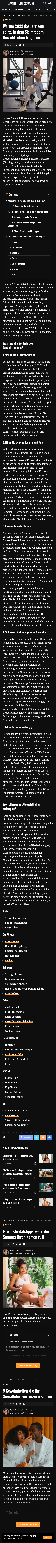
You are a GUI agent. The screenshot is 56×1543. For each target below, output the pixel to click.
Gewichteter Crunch (16, 1110)
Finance (8, 1225)
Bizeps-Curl (12, 1078)
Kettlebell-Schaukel (16, 1059)
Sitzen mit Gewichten (17, 1120)
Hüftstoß (10, 1045)
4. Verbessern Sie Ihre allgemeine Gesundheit (24, 224)
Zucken (9, 960)
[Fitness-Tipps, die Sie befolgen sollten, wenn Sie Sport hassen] (46, 1187)
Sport (8, 20)
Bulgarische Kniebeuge (18, 1049)
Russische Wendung (16, 1125)
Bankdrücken (13, 1092)
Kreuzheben (12, 941)
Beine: (15, 258)
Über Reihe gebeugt (16, 946)
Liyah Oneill (14, 51)
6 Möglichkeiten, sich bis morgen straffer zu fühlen (17, 1200)
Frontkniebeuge (14, 1012)
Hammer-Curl (13, 1082)
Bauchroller (12, 1115)
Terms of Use (17, 1538)
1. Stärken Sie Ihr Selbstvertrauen (26, 206)
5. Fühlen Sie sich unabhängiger (25, 231)
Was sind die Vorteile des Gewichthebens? (26, 200)
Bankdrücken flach (16, 922)
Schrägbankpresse (15, 918)
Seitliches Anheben (16, 984)
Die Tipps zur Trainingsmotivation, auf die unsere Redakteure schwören (19, 1172)
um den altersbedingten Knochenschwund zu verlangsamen (25, 694)
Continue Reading (28, 1365)
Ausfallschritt (13, 1016)
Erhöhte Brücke (14, 1054)
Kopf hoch (11, 1087)
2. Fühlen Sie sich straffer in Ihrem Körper (30, 211)
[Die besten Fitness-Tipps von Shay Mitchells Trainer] (46, 1158)
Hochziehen (12, 955)
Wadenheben (12, 1031)
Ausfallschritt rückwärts (19, 1021)
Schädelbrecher (14, 1097)
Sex (6, 1384)
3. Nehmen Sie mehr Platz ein (24, 217)
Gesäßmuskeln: (18, 263)
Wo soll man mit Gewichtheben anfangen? (27, 236)
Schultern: (16, 252)
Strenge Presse (13, 974)
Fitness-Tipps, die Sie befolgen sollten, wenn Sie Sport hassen (16, 1186)
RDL (7, 1064)
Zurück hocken (13, 1007)
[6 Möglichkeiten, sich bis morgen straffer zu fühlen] (46, 1202)
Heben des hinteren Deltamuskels (24, 988)
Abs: (14, 274)
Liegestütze (11, 927)
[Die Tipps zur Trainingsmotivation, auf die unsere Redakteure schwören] (46, 1173)
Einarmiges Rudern (16, 951)
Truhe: (14, 242)
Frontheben (12, 993)
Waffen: (15, 269)
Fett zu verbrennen (41, 515)
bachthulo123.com (21, 3)
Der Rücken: (17, 247)
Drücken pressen (15, 979)
